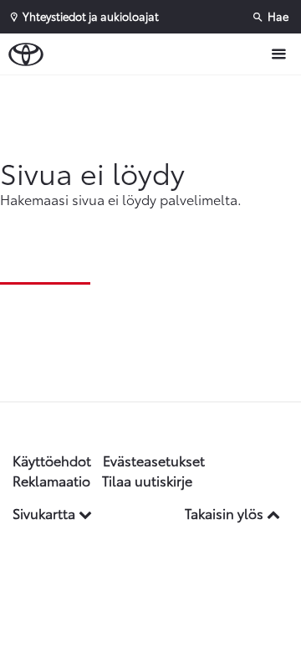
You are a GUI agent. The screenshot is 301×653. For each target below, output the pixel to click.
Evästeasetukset (154, 460)
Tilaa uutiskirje (147, 480)
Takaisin (154, 91)
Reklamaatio (51, 480)
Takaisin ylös (226, 512)
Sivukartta (46, 512)
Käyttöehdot (52, 460)
